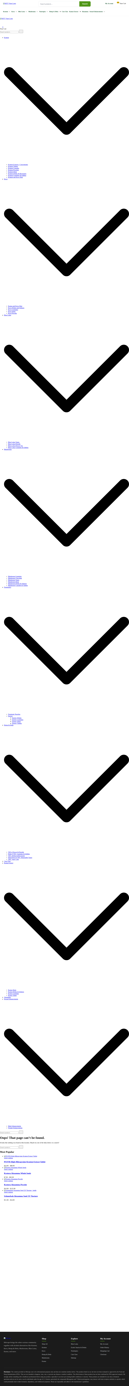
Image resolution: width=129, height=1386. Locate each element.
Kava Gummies (13, 310)
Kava (13, 11)
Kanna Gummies (13, 994)
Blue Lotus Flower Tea (15, 446)
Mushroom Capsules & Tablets (18, 585)
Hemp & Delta (53, 11)
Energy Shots (16, 721)
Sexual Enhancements (96, 11)
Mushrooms (32, 11)
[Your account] (107, 3)
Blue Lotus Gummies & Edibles (18, 447)
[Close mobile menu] (1, 34)
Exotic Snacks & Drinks (78, 1347)
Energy (10, 716)
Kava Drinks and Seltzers (16, 308)
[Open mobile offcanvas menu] (1, 17)
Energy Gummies (17, 720)
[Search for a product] (2, 21)
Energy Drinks (16, 718)
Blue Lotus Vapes (13, 442)
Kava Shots (11, 311)
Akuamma (85, 11)
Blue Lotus (21, 11)
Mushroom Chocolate (15, 578)
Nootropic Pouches (14, 714)
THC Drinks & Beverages (16, 856)
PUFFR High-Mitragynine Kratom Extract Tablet (24, 1162)
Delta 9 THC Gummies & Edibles (19, 854)
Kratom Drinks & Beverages (17, 174)
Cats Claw (65, 11)
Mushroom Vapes (13, 580)
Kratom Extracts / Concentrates (18, 164)
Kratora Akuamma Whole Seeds (17, 1173)
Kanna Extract (73, 11)
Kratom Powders (13, 170)
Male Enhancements (14, 1126)
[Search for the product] (85, 4)
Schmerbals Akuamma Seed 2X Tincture (21, 1196)
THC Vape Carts (13, 859)
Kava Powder (12, 313)
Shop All (44, 1344)
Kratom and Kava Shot (15, 177)
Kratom (5, 11)
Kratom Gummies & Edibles (17, 175)
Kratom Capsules (13, 168)
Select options (8, 1158)
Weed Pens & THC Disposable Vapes (20, 857)
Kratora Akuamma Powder (15, 1185)
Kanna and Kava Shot (15, 306)
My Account (104, 1344)
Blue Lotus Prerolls (14, 444)
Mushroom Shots (13, 582)
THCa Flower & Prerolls (16, 852)
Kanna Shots (12, 990)
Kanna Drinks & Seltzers (16, 992)
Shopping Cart (104, 1351)
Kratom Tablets (13, 166)
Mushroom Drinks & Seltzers (17, 584)
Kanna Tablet (12, 995)
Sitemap (73, 1358)
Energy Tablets (17, 723)
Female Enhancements (15, 1128)
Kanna (44, 1361)
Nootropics (42, 11)
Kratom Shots (12, 172)
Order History (104, 1347)
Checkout (103, 1354)
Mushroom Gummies (15, 576)
